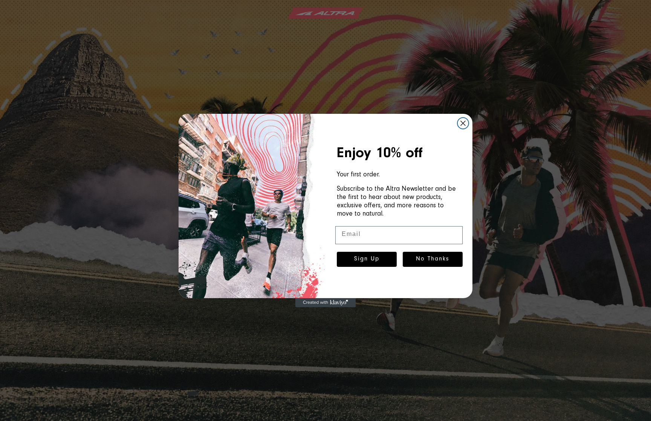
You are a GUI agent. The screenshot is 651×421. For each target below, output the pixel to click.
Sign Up (366, 259)
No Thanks (432, 259)
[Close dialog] (463, 123)
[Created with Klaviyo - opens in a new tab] (325, 302)
